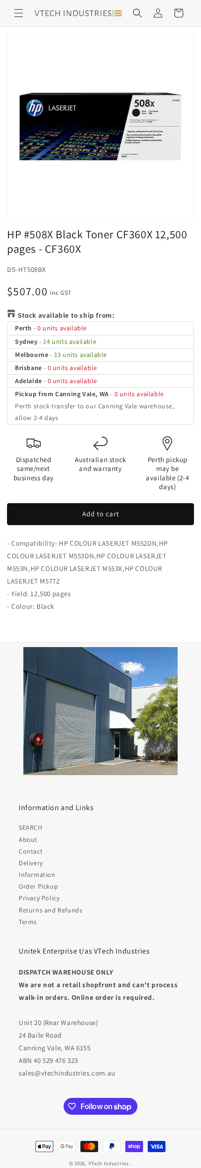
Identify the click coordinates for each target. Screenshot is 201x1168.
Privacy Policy (39, 898)
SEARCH (31, 827)
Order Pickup (38, 886)
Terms (28, 922)
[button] (18, 13)
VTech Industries (108, 1163)
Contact (31, 851)
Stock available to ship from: (66, 315)
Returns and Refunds (50, 910)
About (28, 839)
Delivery (31, 863)
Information (37, 874)
